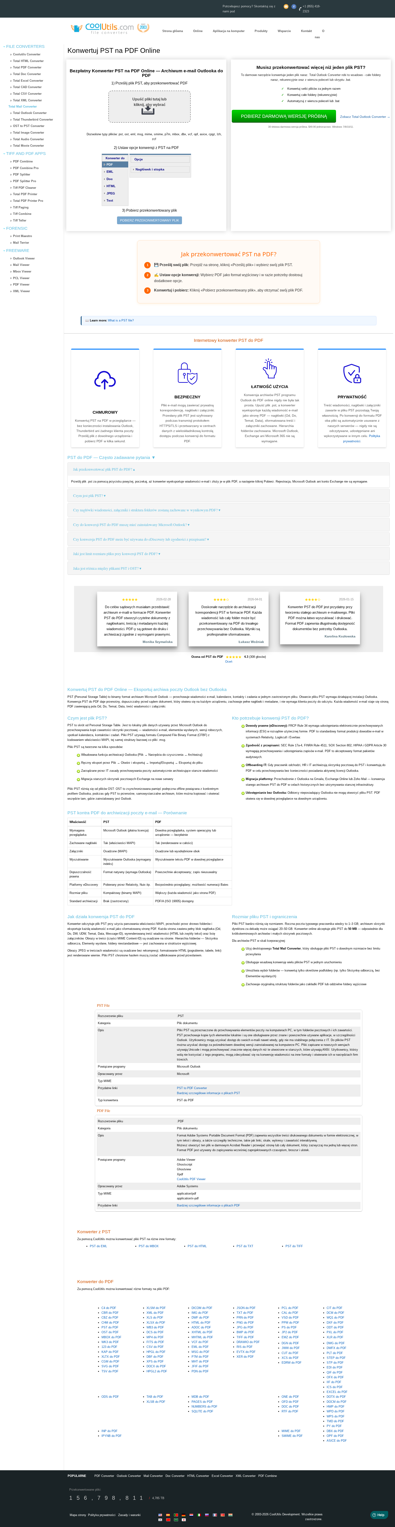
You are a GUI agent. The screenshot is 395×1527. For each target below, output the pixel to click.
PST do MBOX (149, 1246)
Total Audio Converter (28, 139)
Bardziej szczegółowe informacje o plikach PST (208, 1093)
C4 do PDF (108, 1308)
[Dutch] (192, 1514)
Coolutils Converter (26, 54)
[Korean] (161, 1519)
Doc (110, 179)
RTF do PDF (290, 1411)
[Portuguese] (177, 1514)
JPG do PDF (245, 1327)
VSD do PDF (290, 1317)
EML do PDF (200, 1347)
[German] (184, 1514)
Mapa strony (78, 1515)
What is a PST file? (121, 320)
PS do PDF (289, 1327)
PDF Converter (104, 1476)
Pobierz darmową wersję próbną (284, 116)
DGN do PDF (290, 1343)
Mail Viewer (21, 265)
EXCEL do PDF (337, 1392)
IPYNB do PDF (111, 1436)
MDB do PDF (200, 1396)
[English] (161, 1514)
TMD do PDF (335, 1421)
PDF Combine (23, 161)
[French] (216, 1514)
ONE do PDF (290, 1396)
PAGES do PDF (202, 1401)
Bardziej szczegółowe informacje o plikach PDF (208, 1205)
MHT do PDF (200, 1361)
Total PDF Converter (27, 67)
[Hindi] (231, 1514)
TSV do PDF (109, 1371)
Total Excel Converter (28, 80)
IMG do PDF (200, 1312)
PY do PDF (334, 1426)
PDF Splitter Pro (24, 181)
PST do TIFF (294, 1246)
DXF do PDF (335, 1322)
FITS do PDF (155, 1342)
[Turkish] (223, 1514)
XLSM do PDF (156, 1308)
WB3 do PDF (155, 1327)
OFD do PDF (290, 1401)
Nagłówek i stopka (150, 169)
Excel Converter (222, 1476)
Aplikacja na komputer (229, 31)
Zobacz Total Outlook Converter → (365, 117)
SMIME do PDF (292, 1436)
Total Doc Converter (27, 74)
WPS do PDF (335, 1416)
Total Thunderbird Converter (33, 119)
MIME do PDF (291, 1431)
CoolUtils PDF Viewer (191, 1179)
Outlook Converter (129, 1476)
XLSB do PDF (156, 1401)
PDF (110, 164)
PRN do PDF (245, 1317)
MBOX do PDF (111, 1337)
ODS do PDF (110, 1396)
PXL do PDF (335, 1332)
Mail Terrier (21, 242)
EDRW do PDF (292, 1362)
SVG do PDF (110, 1366)
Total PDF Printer (25, 194)
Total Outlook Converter (30, 113)
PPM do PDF (290, 1322)
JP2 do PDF (290, 1332)
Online (198, 31)
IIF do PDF (334, 1382)
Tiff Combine (22, 214)
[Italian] (200, 1514)
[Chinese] (169, 1519)
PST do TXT (245, 1246)
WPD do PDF (335, 1411)
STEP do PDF (336, 1358)
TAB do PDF (155, 1396)
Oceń (228, 661)
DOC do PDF (290, 1406)
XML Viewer (21, 291)
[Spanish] (169, 1514)
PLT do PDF (335, 1353)
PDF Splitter (21, 174)
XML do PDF (155, 1312)
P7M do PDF (200, 1356)
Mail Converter (153, 1476)
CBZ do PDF (109, 1317)
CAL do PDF (290, 1312)
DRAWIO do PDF (248, 1342)
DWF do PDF (200, 1317)
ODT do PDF (335, 1327)
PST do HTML (197, 1246)
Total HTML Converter (28, 61)
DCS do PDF (155, 1332)
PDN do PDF (200, 1371)
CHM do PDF (110, 1322)
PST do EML (98, 1246)
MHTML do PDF (202, 1337)
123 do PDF (109, 1347)
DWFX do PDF (336, 1348)
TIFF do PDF (245, 1337)
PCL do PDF (290, 1308)
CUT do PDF (290, 1353)
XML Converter (246, 1476)
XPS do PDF (155, 1361)
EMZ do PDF (290, 1337)
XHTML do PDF (202, 1332)
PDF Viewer (21, 284)
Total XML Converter (27, 100)
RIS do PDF (245, 1347)
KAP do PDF (110, 1352)
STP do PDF (335, 1362)
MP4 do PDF (155, 1337)
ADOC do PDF (201, 1327)
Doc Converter (174, 1476)
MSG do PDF (200, 1352)
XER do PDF (245, 1356)
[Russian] (208, 1514)
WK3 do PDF (110, 1342)
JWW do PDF (291, 1348)
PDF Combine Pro (26, 168)
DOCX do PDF (156, 1366)
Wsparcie (284, 31)
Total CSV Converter (27, 93)
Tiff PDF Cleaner (24, 187)
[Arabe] (177, 1519)
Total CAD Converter (27, 87)
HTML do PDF (201, 1322)
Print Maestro (22, 236)
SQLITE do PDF (202, 1411)
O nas (319, 34)
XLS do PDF (155, 1317)
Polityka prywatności (101, 1515)
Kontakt (306, 31)
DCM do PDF (335, 1312)
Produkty (261, 31)
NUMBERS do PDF (204, 1406)
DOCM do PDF (337, 1401)
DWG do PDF (336, 1343)
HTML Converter (198, 1476)
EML (110, 171)
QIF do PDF (335, 1372)
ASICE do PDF (337, 1440)
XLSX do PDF (156, 1322)
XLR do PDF (335, 1337)
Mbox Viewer (22, 271)
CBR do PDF (110, 1312)
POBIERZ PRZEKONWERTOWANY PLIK (149, 220)
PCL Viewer (21, 278)
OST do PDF (110, 1332)
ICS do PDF (335, 1387)
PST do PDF (109, 1327)
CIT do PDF (334, 1308)
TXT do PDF (245, 1312)
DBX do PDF (335, 1431)
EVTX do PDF (246, 1352)
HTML (111, 186)
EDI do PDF (335, 1367)
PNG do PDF (245, 1322)
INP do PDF (109, 1431)
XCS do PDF (290, 1358)
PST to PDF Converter (192, 1088)
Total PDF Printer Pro (28, 200)
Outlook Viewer (24, 258)
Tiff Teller (19, 220)
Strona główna (172, 31)
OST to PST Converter (28, 126)
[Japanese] (184, 1519)
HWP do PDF (335, 1406)
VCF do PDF (200, 1342)
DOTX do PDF (336, 1396)
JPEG (111, 193)
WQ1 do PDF (335, 1317)
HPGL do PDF (156, 1352)
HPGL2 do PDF (157, 1371)
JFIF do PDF (200, 1366)
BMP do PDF (245, 1332)
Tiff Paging (21, 207)
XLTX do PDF (110, 1356)
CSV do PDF (155, 1347)
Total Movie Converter (28, 145)
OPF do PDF (335, 1436)
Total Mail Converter (22, 106)
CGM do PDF (110, 1361)
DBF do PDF (155, 1356)
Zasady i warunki (129, 1515)
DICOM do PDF (202, 1308)
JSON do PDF (246, 1308)
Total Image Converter (28, 132)
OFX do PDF (335, 1377)
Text (110, 200)
